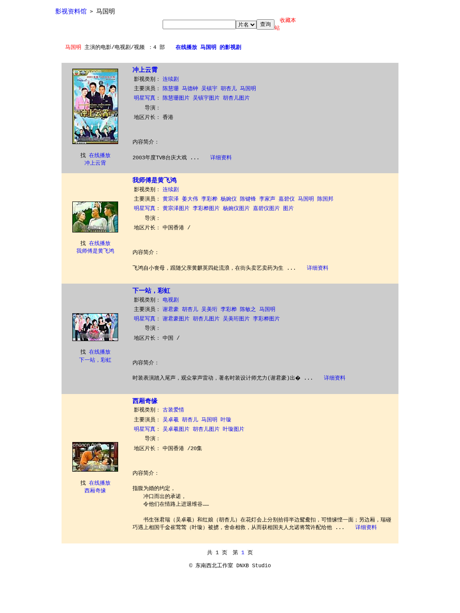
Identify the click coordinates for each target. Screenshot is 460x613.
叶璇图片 (233, 429)
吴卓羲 (171, 420)
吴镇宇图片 (206, 98)
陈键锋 (248, 199)
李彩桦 (209, 199)
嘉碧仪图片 (266, 209)
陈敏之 (248, 309)
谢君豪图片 (176, 319)
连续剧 (171, 79)
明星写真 (144, 98)
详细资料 (221, 158)
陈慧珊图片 (176, 98)
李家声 (267, 199)
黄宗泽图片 (176, 209)
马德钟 (190, 89)
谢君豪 (171, 309)
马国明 (249, 89)
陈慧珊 (171, 89)
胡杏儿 (229, 89)
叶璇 (226, 420)
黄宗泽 (171, 199)
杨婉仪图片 (236, 209)
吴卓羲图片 (176, 429)
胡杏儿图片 (236, 98)
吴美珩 (209, 309)
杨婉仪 (229, 199)
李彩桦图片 (206, 209)
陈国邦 (325, 199)
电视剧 (171, 300)
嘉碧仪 (287, 199)
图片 (288, 209)
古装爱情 (173, 410)
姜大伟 (190, 199)
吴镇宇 (209, 89)
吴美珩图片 (236, 319)
